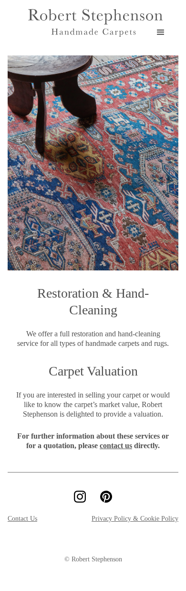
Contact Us (22, 518)
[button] (164, 23)
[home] (93, 23)
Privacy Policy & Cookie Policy (135, 518)
